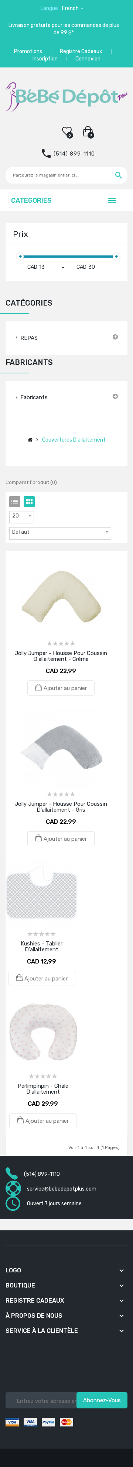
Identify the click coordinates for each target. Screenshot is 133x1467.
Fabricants (34, 397)
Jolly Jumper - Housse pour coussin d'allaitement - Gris (61, 807)
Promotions (28, 51)
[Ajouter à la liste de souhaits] (50, 567)
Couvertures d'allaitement (74, 440)
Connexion (87, 59)
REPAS (29, 338)
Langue (49, 8)
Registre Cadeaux (81, 51)
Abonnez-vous (102, 1400)
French (71, 8)
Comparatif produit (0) (31, 482)
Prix (20, 234)
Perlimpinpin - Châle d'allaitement (43, 1089)
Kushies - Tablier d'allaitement (41, 946)
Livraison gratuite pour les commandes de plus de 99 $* (63, 29)
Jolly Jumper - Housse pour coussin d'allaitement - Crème (61, 656)
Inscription (45, 59)
